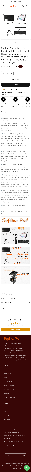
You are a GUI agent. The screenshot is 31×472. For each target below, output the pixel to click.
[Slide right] (19, 43)
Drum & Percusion (8, 415)
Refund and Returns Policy (10, 385)
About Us (6, 377)
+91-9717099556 (13, 445)
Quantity (3, 70)
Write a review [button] (15, 330)
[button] (3, 6)
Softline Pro (8, 463)
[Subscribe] (24, 455)
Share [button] (4, 309)
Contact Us (6, 393)
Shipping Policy (7, 381)
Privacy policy (9, 465)
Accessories (6, 419)
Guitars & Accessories (9, 412)
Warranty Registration (9, 397)
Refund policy (17, 465)
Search (5, 369)
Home (5, 408)
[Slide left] (12, 43)
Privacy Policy (7, 373)
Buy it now (15, 84)
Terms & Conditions (8, 389)
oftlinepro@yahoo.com (16, 441)
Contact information (16, 468)
